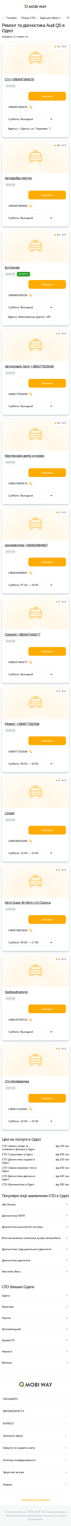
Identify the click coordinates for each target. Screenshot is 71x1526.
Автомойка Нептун (18, 178)
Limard (9, 813)
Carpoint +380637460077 (22, 634)
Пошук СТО (28, 17)
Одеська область (50, 17)
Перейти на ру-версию (35, 1499)
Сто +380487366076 (19, 79)
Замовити (47, 96)
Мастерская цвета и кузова (24, 456)
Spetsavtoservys (16, 992)
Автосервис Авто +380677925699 (29, 366)
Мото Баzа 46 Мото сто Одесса (28, 903)
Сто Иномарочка (17, 1081)
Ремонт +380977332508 (22, 724)
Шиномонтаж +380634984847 (26, 545)
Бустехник (12, 267)
